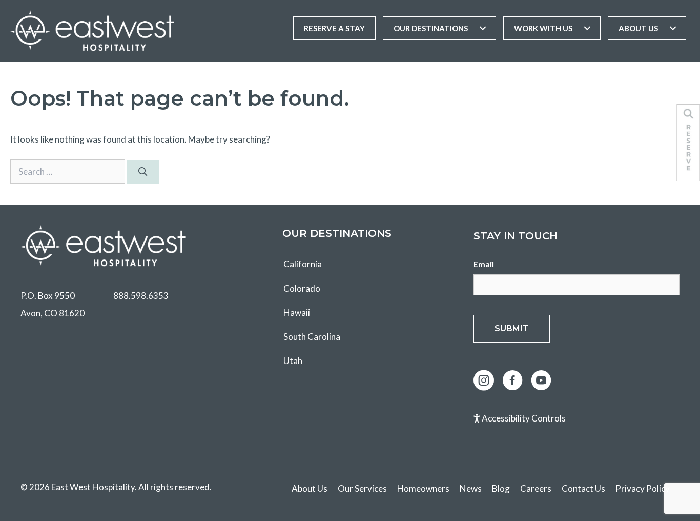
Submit (512, 328)
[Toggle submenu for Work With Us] (587, 28)
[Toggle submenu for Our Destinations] (482, 28)
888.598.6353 (141, 295)
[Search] (143, 172)
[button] (483, 380)
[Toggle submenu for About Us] (673, 28)
